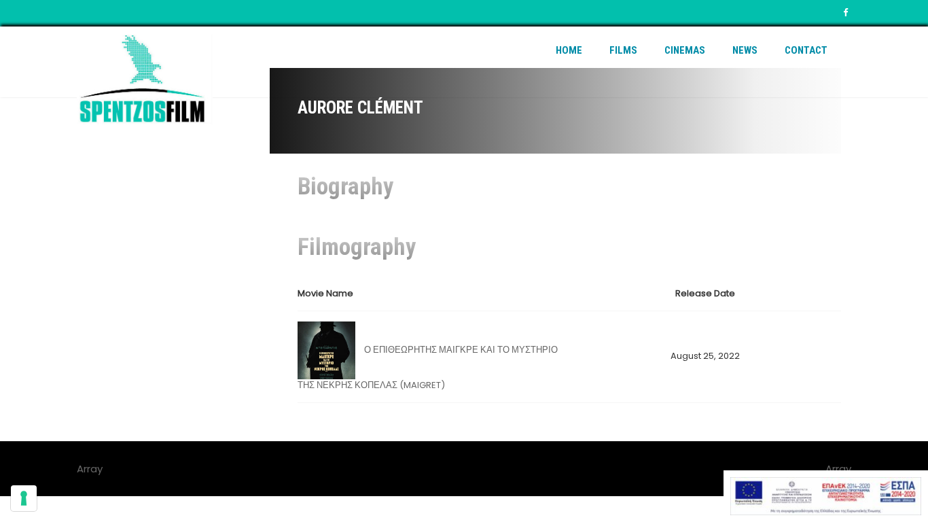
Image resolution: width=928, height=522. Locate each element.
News (744, 50)
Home (569, 50)
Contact (806, 50)
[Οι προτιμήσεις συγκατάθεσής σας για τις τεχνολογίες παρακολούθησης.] (24, 498)
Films (623, 50)
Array (838, 469)
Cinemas (684, 50)
